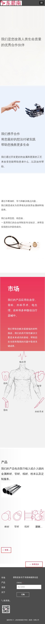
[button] (41, 3)
